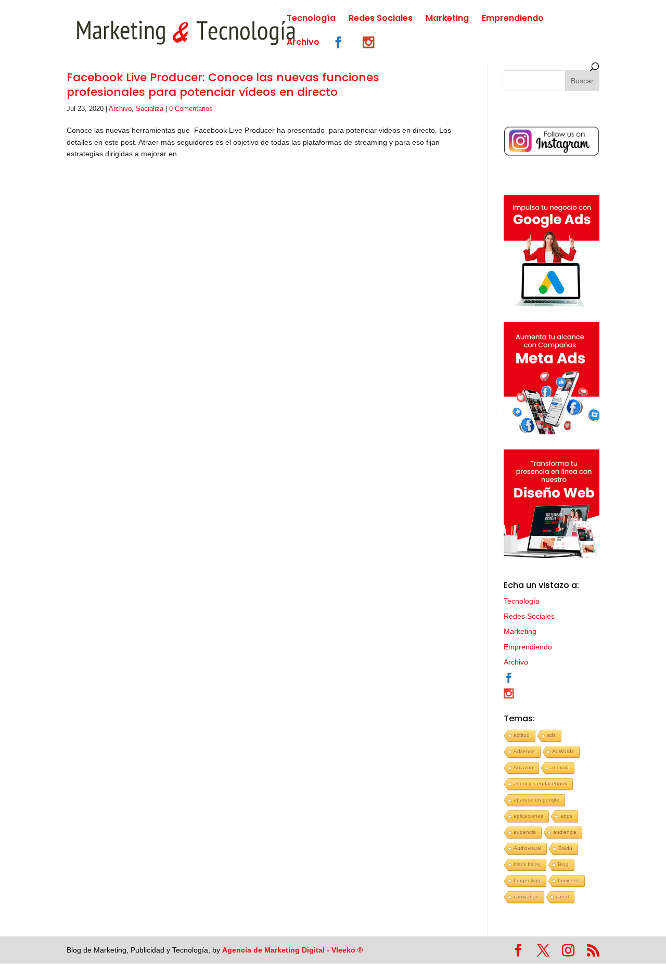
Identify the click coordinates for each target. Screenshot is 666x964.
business (568, 880)
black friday (527, 864)
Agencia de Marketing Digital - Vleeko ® (292, 950)
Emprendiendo (513, 19)
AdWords (563, 751)
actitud (522, 735)
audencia (525, 832)
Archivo (303, 43)
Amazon (523, 767)
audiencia (565, 832)
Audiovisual (527, 848)
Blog (563, 864)
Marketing (447, 19)
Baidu (565, 848)
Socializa (149, 108)
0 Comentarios (191, 108)
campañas (526, 896)
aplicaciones (528, 816)
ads (551, 735)
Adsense (524, 751)
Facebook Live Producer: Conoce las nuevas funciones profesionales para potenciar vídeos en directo (223, 84)
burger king (527, 880)
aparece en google (536, 800)
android (559, 767)
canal (562, 896)
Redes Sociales (381, 19)
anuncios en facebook (540, 783)
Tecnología (311, 19)
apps (566, 816)
